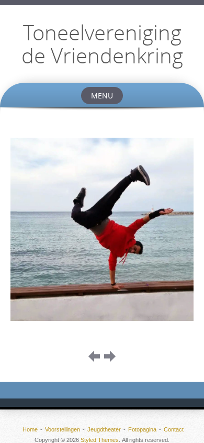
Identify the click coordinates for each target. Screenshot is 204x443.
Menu (102, 96)
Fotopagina (142, 429)
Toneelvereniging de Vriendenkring (102, 44)
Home (30, 429)
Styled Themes (100, 440)
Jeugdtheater (104, 429)
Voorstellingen (62, 429)
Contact (174, 429)
